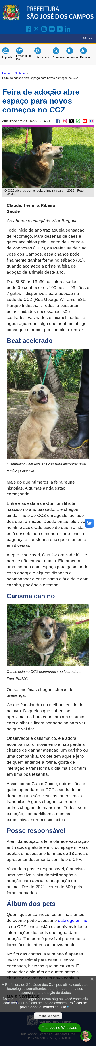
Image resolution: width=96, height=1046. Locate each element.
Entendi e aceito (48, 1016)
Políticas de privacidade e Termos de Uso (53, 1005)
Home (6, 73)
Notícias (20, 73)
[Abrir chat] (86, 1036)
